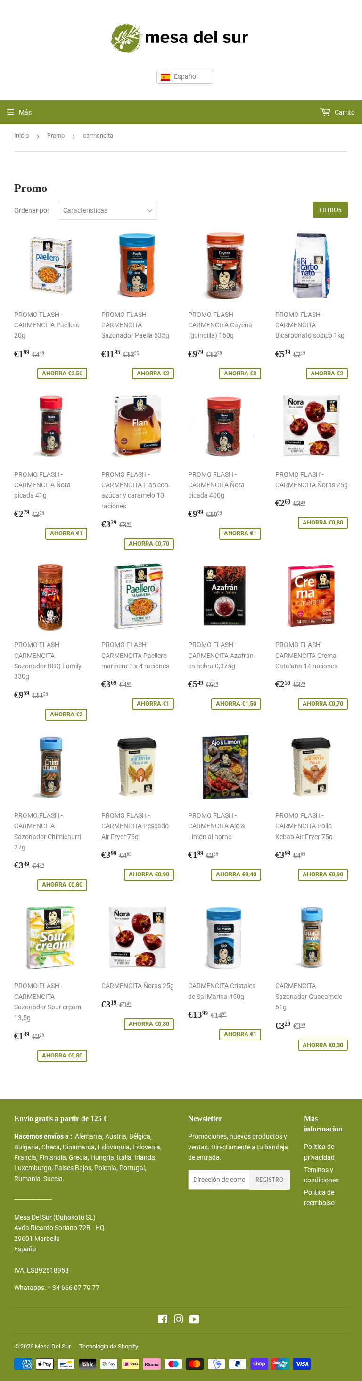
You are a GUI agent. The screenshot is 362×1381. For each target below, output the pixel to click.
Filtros (330, 210)
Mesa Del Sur (53, 1346)
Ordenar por (31, 210)
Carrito (344, 112)
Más (25, 112)
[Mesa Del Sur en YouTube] (194, 1320)
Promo (56, 135)
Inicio (21, 135)
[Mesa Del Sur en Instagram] (178, 1320)
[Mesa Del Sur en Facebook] (163, 1320)
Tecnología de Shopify (108, 1346)
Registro (269, 1179)
